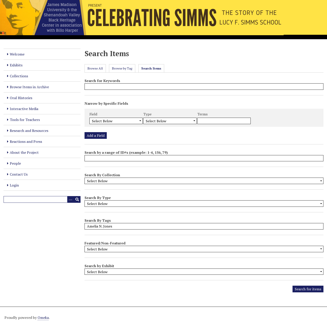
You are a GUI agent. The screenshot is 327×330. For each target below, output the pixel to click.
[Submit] (77, 199)
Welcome (17, 54)
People (15, 163)
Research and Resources (29, 130)
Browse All (95, 68)
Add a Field (96, 135)
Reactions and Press (26, 141)
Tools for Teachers (25, 119)
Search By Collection (102, 174)
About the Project (24, 152)
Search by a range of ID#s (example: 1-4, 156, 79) (126, 152)
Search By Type (98, 197)
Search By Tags (98, 220)
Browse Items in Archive (29, 86)
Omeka (43, 317)
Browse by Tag (122, 68)
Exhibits (16, 65)
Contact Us (19, 174)
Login (14, 185)
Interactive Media (24, 108)
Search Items (151, 68)
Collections (19, 76)
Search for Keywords (102, 80)
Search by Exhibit (99, 265)
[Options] (70, 199)
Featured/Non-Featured (105, 243)
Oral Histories (21, 97)
